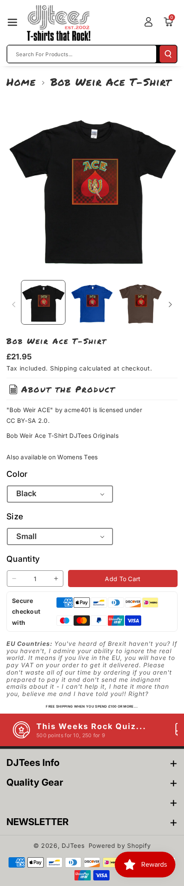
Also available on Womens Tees (52, 457)
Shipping (63, 368)
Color (17, 474)
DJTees (73, 845)
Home (21, 81)
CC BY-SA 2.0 (27, 420)
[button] (12, 22)
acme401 (77, 409)
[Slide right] (170, 304)
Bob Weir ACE (29, 409)
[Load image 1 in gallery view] (43, 302)
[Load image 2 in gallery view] (92, 302)
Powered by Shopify (120, 845)
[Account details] (148, 21)
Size (14, 516)
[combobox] (81, 54)
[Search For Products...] (168, 54)
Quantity (23, 559)
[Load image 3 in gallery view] (140, 302)
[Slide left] (13, 304)
